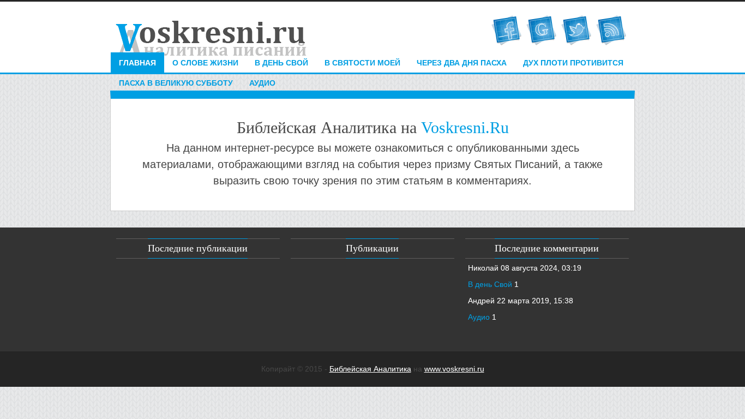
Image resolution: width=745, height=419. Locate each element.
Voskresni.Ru (465, 127)
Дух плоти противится (573, 62)
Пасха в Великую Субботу (176, 83)
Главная (137, 62)
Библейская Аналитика (370, 368)
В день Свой (490, 284)
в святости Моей (362, 62)
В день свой (281, 62)
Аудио (262, 83)
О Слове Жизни (205, 62)
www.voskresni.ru (454, 368)
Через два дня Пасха (462, 62)
